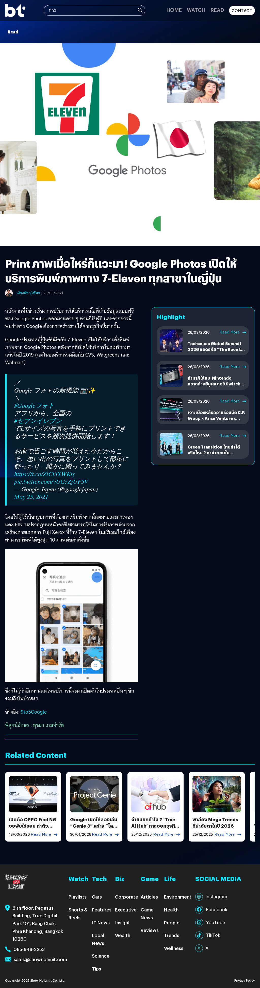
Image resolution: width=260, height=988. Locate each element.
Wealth (122, 935)
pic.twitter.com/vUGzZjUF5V (51, 481)
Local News (98, 939)
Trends (171, 935)
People (172, 922)
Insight (122, 922)
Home (174, 9)
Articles (149, 896)
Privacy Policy (244, 980)
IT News (101, 922)
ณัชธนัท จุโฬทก (28, 293)
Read (217, 9)
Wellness (173, 948)
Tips (96, 968)
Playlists (78, 896)
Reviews (150, 930)
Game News (147, 913)
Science (100, 956)
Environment (177, 896)
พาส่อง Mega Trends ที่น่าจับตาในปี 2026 (215, 822)
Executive (126, 909)
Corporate (126, 896)
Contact (242, 10)
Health (171, 909)
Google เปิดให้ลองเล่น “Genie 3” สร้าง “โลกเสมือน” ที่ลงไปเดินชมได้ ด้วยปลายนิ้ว (93, 829)
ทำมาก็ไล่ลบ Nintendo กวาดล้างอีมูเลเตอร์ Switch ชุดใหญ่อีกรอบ (214, 383)
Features (101, 909)
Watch (196, 9)
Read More (229, 332)
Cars (97, 896)
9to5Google (34, 711)
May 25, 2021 (31, 496)
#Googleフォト (34, 405)
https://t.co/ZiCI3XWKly (44, 474)
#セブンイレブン (38, 420)
